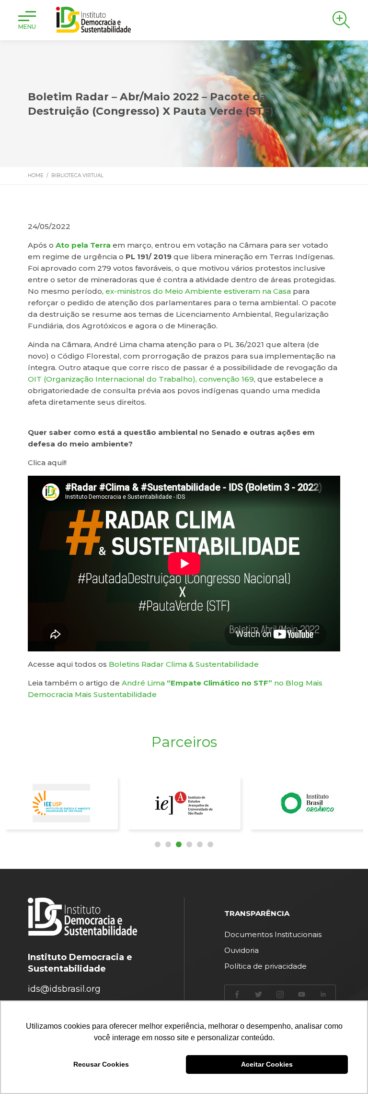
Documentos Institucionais (273, 934)
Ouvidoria (241, 950)
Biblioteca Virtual (77, 175)
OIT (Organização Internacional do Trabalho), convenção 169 (141, 379)
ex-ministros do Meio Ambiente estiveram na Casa (198, 291)
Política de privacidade (265, 966)
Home (36, 175)
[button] (158, 844)
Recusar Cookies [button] (101, 1064)
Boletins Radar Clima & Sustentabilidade (184, 664)
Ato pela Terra (83, 245)
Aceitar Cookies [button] (267, 1064)
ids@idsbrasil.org (64, 989)
